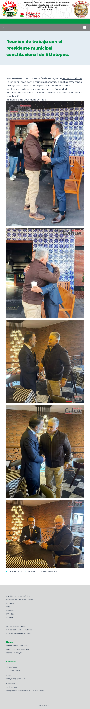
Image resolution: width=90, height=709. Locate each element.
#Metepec (75, 82)
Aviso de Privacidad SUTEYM (18, 633)
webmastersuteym (49, 571)
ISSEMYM (10, 603)
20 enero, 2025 (15, 571)
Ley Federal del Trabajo (16, 626)
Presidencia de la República (18, 596)
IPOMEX (9, 614)
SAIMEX (9, 617)
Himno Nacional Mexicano (17, 646)
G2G (8, 607)
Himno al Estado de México (17, 649)
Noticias (31, 571)
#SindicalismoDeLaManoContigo (26, 99)
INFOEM (10, 610)
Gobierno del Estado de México (19, 600)
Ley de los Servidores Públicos (19, 630)
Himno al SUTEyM (14, 653)
